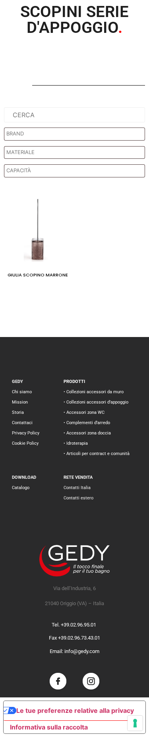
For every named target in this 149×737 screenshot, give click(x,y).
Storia (18, 412)
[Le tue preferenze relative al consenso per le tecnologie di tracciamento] (135, 723)
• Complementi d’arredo (87, 422)
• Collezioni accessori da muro (94, 391)
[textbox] (76, 134)
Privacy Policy (25, 433)
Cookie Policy (25, 443)
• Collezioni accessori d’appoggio (96, 402)
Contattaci (22, 422)
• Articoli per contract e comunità (97, 453)
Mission (20, 402)
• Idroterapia (76, 443)
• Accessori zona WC (84, 412)
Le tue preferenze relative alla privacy (75, 710)
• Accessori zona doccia (87, 433)
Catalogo (20, 487)
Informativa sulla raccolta (49, 727)
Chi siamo (22, 391)
